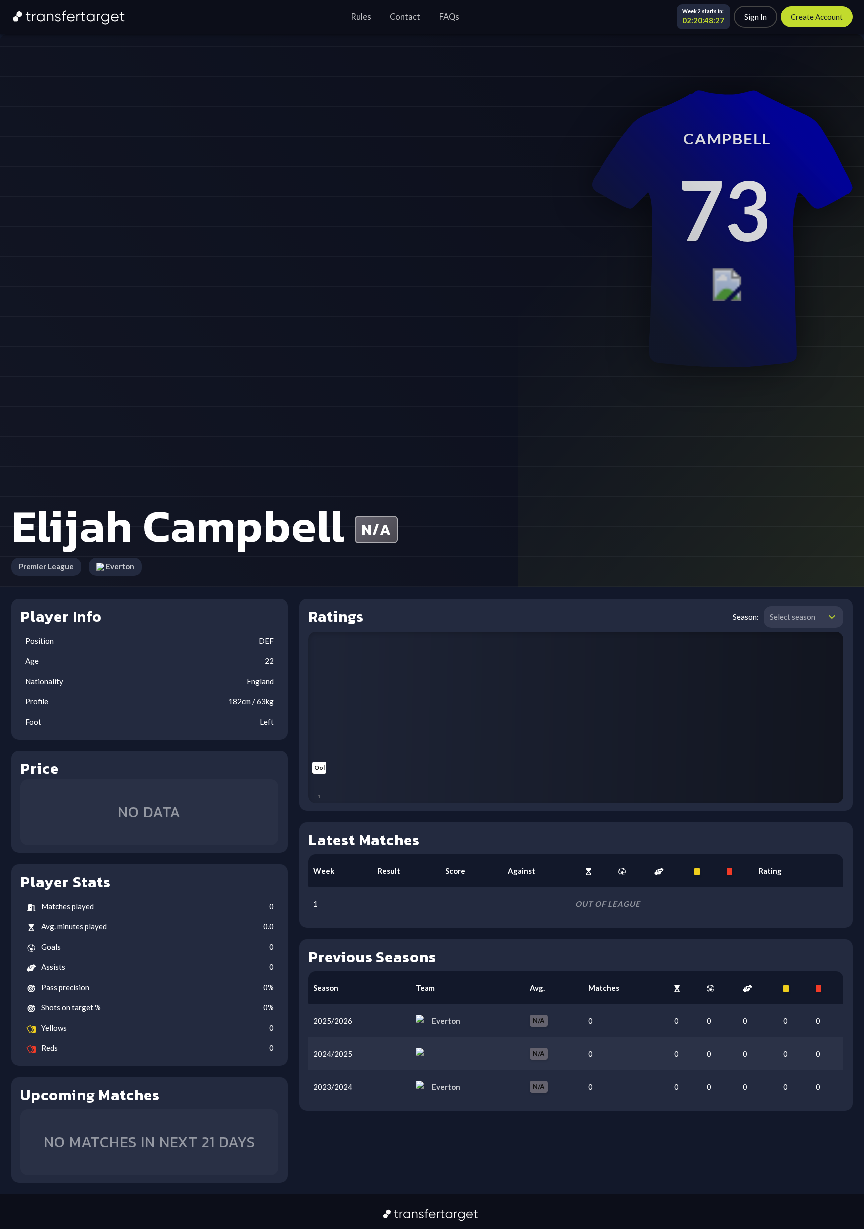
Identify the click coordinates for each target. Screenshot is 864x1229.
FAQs (450, 17)
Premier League (46, 566)
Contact (405, 17)
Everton (120, 566)
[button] (832, 617)
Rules (361, 17)
